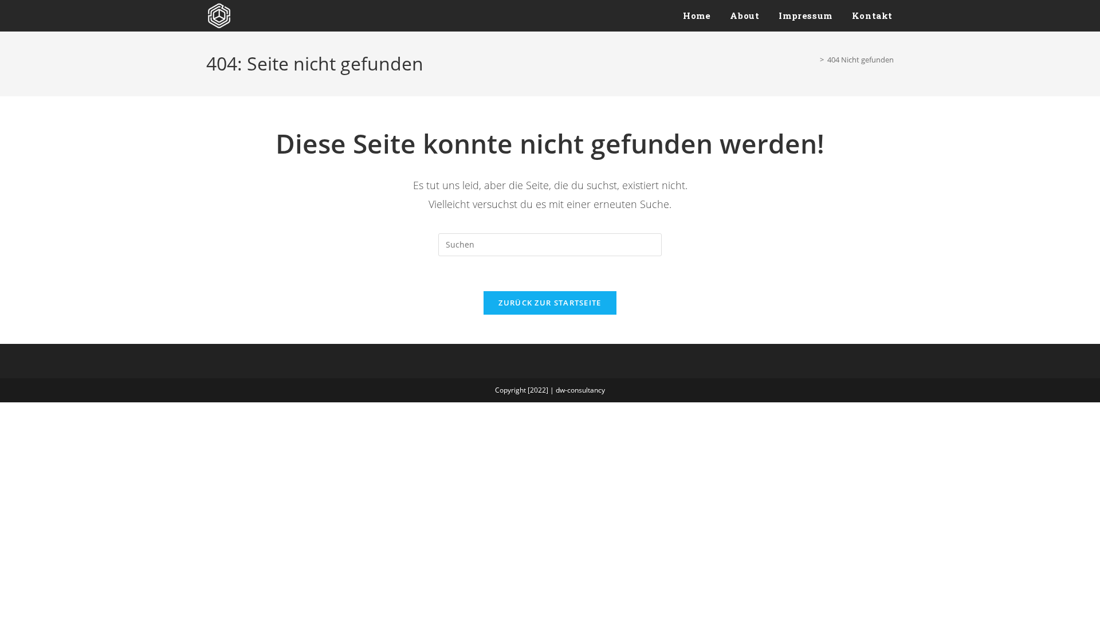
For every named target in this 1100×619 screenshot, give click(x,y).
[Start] (813, 59)
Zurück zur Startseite (549, 302)
